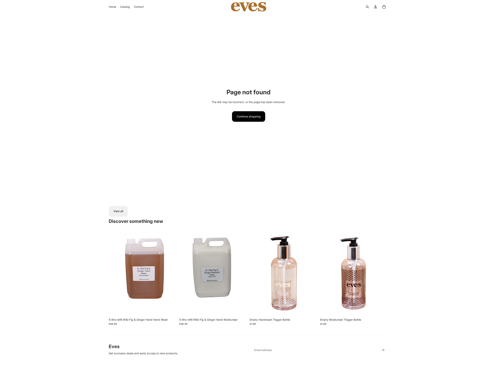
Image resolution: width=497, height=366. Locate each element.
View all (118, 211)
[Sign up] (383, 350)
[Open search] (367, 7)
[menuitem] (112, 7)
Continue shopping (249, 116)
